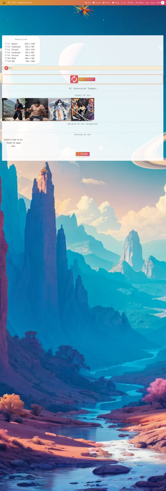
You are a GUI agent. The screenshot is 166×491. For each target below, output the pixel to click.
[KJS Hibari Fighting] (36, 109)
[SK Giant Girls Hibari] (59, 109)
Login (147, 3)
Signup (153, 3)
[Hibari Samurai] (13, 109)
